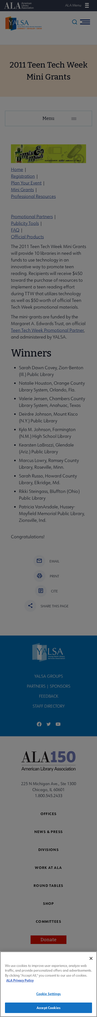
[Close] (91, 958)
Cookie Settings (48, 994)
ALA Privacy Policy (20, 980)
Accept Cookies (48, 1008)
